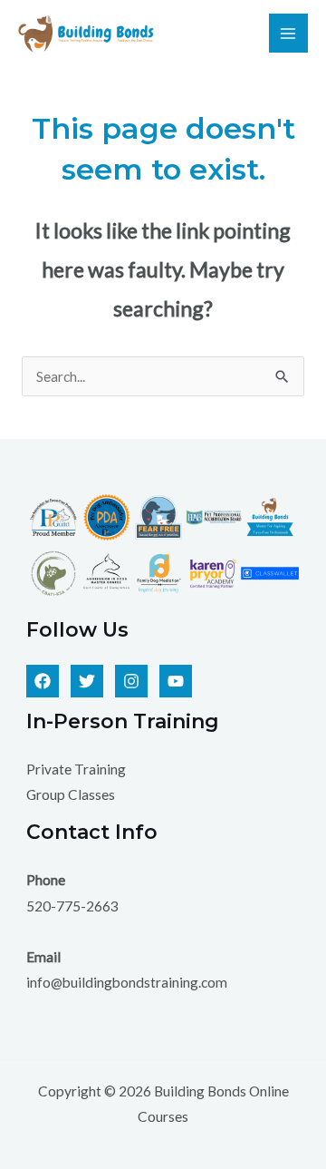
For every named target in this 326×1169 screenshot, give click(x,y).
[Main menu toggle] (288, 33)
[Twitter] (87, 681)
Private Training (76, 769)
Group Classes (70, 794)
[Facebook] (42, 681)
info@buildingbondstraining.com (126, 982)
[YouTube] (175, 681)
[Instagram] (131, 681)
